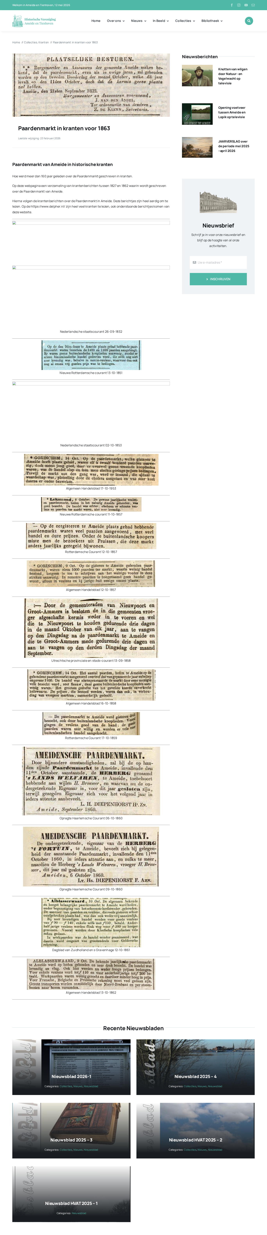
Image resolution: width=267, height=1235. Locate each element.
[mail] (253, 5)
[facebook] (231, 5)
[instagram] (238, 5)
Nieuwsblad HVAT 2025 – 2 (195, 1140)
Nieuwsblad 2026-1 (71, 1076)
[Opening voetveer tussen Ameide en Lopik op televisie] (197, 106)
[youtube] (246, 5)
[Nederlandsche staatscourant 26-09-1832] (91, 55)
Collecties (66, 1086)
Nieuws (77, 1086)
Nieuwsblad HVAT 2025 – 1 (71, 1203)
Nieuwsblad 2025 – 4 (196, 1076)
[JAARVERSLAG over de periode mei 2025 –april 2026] (197, 140)
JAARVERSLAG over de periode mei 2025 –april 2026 (233, 146)
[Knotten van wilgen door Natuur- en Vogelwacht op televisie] (197, 67)
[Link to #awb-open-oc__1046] (249, 21)
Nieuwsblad (91, 1086)
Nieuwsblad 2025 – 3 (71, 1140)
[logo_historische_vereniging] (34, 15)
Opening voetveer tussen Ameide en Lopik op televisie (231, 112)
